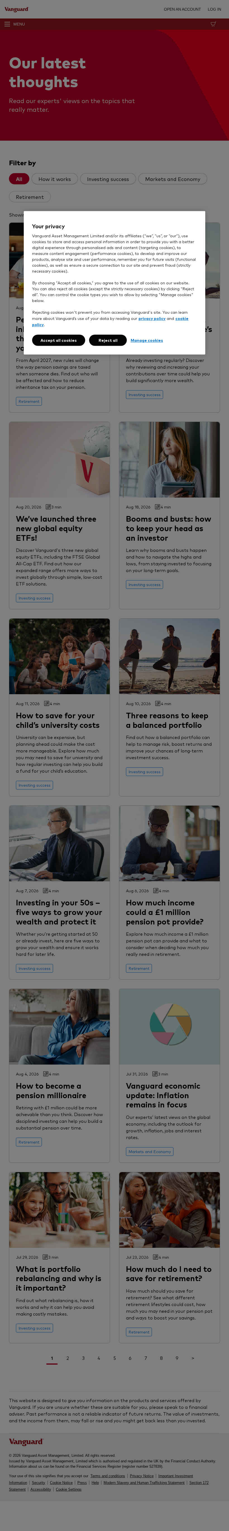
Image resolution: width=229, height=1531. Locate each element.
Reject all (108, 340)
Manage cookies (147, 340)
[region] (114, 282)
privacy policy (152, 318)
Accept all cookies (58, 340)
